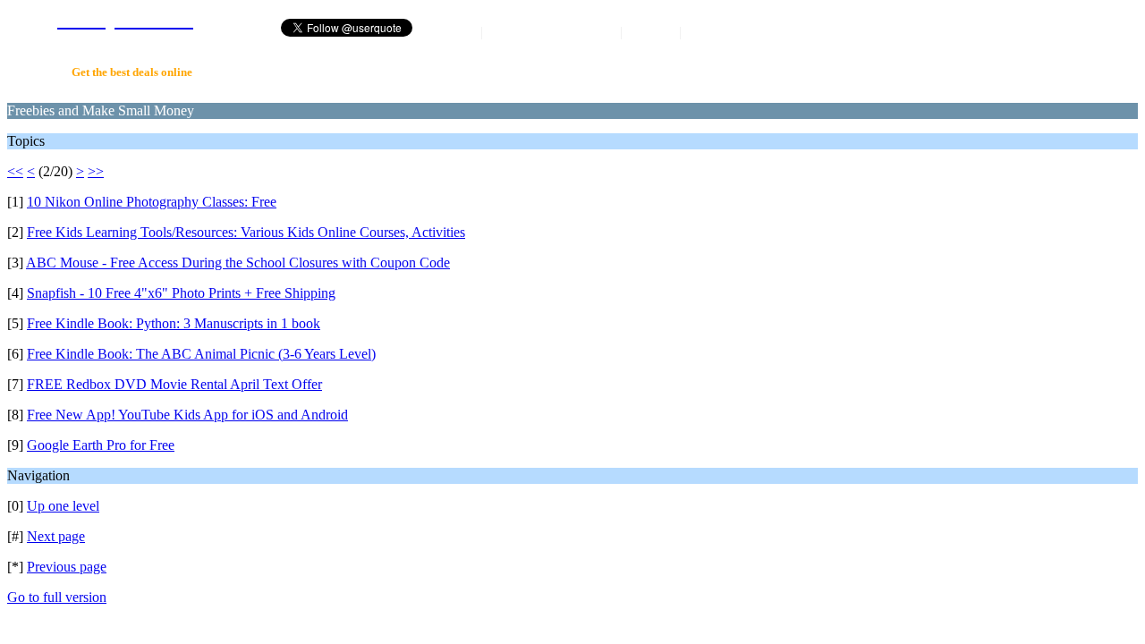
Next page (56, 536)
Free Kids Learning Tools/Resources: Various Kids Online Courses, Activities (246, 232)
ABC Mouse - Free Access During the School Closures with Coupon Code (238, 262)
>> (96, 171)
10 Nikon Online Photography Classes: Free (151, 201)
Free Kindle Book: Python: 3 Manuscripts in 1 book (173, 323)
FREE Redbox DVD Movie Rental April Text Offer (174, 384)
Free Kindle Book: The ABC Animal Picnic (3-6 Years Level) (201, 353)
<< (15, 171)
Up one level (63, 505)
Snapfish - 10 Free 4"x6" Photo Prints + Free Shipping (181, 293)
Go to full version (56, 597)
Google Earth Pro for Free (100, 445)
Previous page (66, 566)
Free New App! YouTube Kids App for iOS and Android (187, 414)
